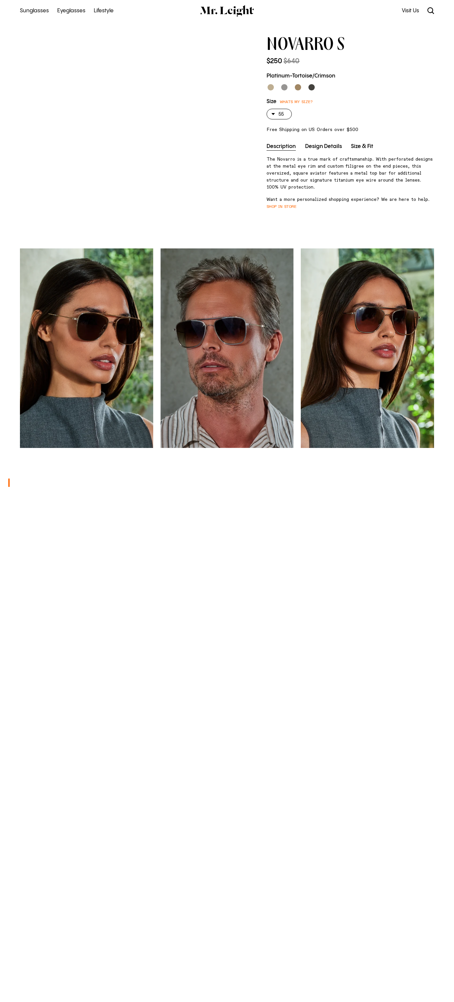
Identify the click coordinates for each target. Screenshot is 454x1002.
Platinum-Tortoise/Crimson (301, 76)
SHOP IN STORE (281, 206)
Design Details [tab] (323, 146)
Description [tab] (281, 146)
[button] (271, 87)
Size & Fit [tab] (362, 146)
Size (272, 101)
